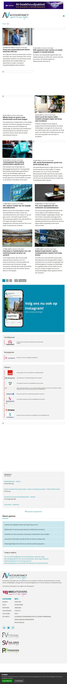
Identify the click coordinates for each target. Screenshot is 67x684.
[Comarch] (10, 394)
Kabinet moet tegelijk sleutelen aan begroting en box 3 (21, 525)
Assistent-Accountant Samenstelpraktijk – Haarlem (19, 493)
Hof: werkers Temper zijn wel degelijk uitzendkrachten (17, 207)
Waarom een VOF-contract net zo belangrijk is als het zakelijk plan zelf (33, 404)
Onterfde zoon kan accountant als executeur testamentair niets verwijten (26, 534)
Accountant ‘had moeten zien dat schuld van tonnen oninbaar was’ (24, 539)
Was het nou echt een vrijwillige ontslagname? (27, 357)
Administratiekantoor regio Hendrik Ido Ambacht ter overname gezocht (26, 562)
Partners (5, 608)
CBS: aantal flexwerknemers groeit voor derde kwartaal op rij (47, 163)
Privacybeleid (19, 622)
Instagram (13, 627)
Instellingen (19, 681)
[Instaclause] (10, 404)
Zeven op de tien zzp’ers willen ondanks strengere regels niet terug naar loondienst (48, 119)
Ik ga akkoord (7, 681)
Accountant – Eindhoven (11, 501)
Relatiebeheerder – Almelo (12, 477)
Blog (4, 605)
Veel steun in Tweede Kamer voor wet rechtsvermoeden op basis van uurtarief (17, 253)
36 (16, 280)
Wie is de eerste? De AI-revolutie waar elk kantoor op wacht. (30, 383)
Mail (8, 627)
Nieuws (5, 602)
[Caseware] (10, 342)
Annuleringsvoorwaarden (24, 619)
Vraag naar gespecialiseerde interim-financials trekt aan (16, 51)
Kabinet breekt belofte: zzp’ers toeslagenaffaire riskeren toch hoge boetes (48, 253)
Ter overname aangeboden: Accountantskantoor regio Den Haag (24, 555)
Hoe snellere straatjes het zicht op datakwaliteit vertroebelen (31, 388)
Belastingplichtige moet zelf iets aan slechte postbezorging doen (24, 544)
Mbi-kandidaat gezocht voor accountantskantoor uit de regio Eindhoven (26, 558)
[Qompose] (10, 399)
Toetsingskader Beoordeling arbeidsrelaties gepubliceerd (13, 163)
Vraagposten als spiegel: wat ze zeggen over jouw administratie (31, 415)
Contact (18, 611)
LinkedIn (4, 627)
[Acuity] (10, 372)
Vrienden (18, 608)
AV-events (6, 616)
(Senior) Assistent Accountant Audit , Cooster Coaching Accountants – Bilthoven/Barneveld (32, 485)
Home (4, 24)
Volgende (22, 280)
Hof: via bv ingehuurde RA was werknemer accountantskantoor (47, 207)
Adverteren (19, 605)
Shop (16, 614)
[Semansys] (10, 410)
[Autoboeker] (10, 415)
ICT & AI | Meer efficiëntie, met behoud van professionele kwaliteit (30, 342)
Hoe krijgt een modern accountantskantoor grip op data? (30, 372)
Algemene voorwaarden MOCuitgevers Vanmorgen (33, 616)
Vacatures (6, 614)
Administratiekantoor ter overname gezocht (17, 560)
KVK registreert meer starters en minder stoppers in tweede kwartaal (48, 51)
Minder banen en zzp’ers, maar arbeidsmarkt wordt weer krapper (15, 118)
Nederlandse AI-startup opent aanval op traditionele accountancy (24, 529)
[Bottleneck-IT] (10, 383)
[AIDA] (10, 377)
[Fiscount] (10, 358)
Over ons (18, 602)
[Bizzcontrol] (10, 388)
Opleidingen (6, 611)
